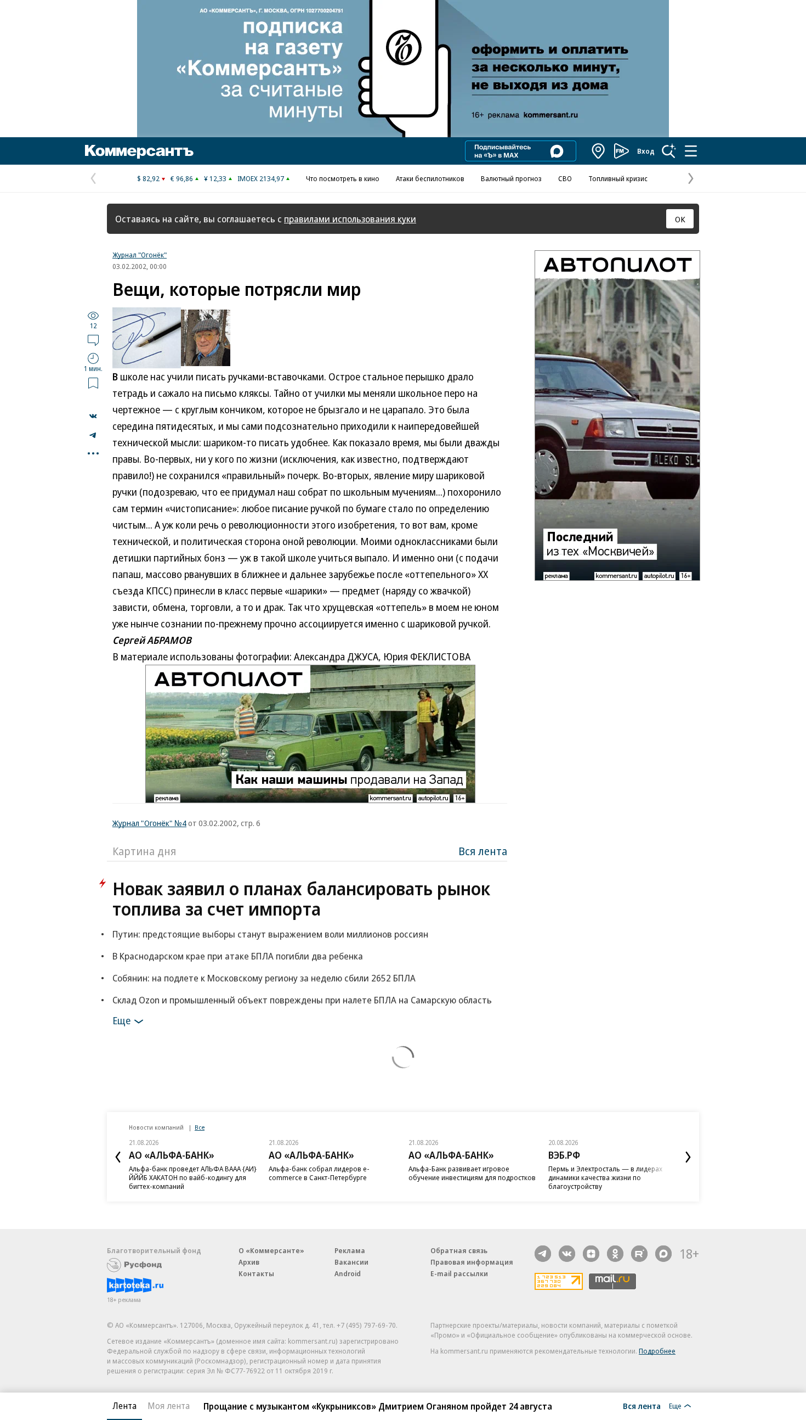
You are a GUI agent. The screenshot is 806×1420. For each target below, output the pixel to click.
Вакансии (351, 1262)
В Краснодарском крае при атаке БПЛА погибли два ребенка (237, 956)
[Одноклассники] (615, 1253)
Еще (121, 1020)
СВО (565, 178)
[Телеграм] (543, 1253)
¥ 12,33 (215, 178)
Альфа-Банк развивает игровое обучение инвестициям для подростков (472, 1173)
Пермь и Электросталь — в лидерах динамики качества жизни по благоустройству (605, 1177)
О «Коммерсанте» (271, 1250)
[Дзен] (591, 1253)
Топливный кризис (618, 178)
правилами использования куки (350, 218)
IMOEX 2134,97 (260, 178)
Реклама (349, 1250)
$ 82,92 (148, 178)
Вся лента (482, 851)
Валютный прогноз (511, 178)
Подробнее (657, 1351)
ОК (680, 219)
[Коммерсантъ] (139, 151)
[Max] (663, 1253)
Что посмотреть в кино (342, 178)
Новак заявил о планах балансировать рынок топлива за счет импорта (301, 898)
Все (200, 1127)
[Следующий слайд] (688, 1157)
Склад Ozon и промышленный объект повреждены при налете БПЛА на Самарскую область (302, 1000)
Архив (249, 1262)
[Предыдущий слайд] (118, 1157)
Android (347, 1273)
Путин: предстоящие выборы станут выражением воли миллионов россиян (270, 934)
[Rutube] (639, 1253)
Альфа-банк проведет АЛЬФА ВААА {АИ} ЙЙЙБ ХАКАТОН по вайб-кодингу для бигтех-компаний (193, 1177)
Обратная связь (458, 1250)
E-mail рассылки (459, 1273)
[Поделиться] (93, 416)
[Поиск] (669, 151)
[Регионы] (599, 151)
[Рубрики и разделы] (691, 151)
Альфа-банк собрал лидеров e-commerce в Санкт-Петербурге (319, 1173)
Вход (646, 151)
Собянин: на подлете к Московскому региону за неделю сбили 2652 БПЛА (264, 978)
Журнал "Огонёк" (139, 255)
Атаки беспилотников (430, 178)
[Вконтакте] (567, 1253)
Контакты (256, 1273)
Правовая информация (471, 1262)
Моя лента (168, 1406)
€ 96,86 (182, 178)
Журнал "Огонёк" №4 (149, 822)
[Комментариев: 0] (93, 339)
